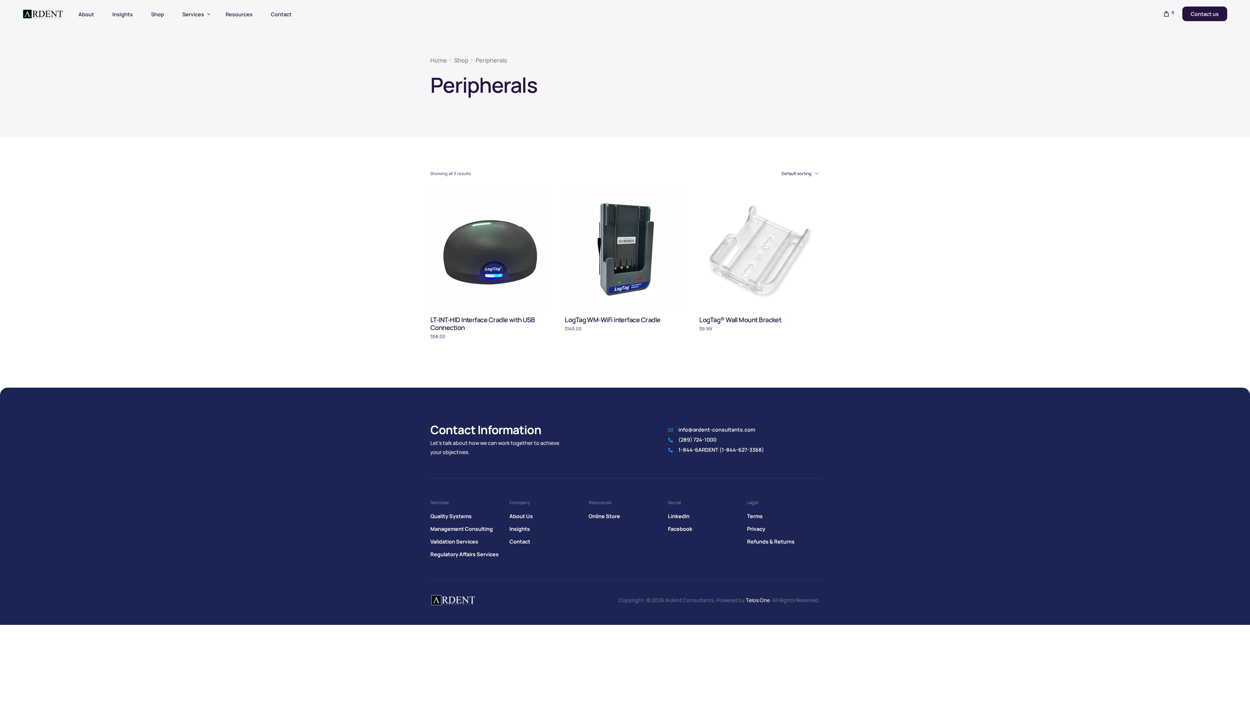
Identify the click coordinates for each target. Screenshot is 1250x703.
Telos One (758, 600)
